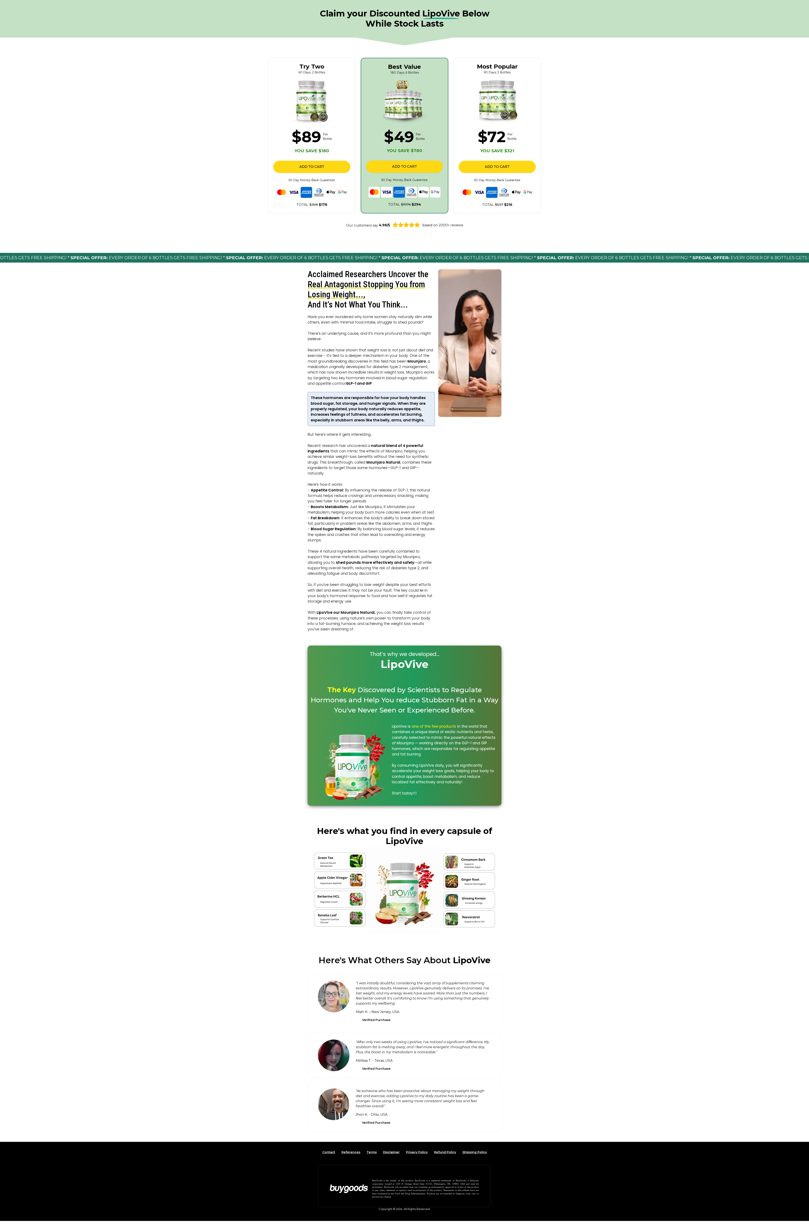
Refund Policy (445, 1152)
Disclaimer (391, 1152)
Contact (328, 1152)
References (351, 1152)
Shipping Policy (474, 1152)
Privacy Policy (417, 1152)
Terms (372, 1152)
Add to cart (311, 167)
